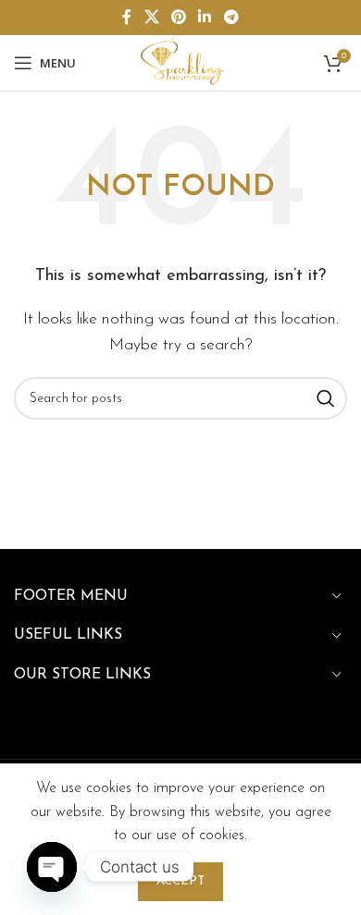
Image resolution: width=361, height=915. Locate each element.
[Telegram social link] (231, 17)
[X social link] (151, 17)
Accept (180, 881)
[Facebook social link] (127, 17)
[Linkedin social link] (205, 17)
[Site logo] (180, 62)
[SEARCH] (326, 398)
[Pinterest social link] (178, 17)
